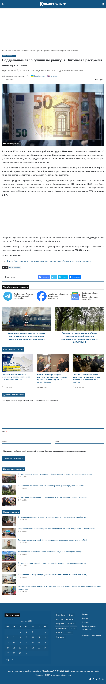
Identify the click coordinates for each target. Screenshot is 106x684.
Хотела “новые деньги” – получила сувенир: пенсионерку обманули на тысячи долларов (48, 261)
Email (5, 441)
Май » (13, 660)
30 (26, 653)
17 (33, 643)
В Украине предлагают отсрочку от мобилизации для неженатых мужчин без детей (53, 517)
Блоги (71, 615)
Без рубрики (60, 615)
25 (39, 648)
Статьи (59, 633)
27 (8, 653)
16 (26, 643)
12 (45, 637)
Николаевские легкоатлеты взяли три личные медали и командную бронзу (49, 552)
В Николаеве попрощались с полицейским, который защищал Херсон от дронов (52, 497)
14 (14, 643)
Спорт (73, 628)
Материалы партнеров (91, 636)
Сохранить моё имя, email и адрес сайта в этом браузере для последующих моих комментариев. (45, 451)
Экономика (60, 637)
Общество (60, 624)
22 (20, 648)
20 (8, 648)
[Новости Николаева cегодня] (53, 4)
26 (45, 648)
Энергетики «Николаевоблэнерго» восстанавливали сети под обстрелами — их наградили (56, 528)
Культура (69, 619)
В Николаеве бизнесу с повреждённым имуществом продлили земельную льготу (52, 575)
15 (20, 643)
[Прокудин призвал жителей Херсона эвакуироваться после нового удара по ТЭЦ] (9, 544)
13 (8, 643)
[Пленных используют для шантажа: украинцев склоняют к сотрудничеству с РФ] (17, 363)
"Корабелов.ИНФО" (50, 671)
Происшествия (16, 51)
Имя (4, 432)
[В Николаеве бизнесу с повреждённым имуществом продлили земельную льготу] (9, 579)
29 (20, 653)
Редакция (85, 622)
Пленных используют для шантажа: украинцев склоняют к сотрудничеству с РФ (16, 376)
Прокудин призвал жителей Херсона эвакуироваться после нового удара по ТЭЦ (52, 540)
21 (14, 648)
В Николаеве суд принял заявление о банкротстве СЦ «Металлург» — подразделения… (55, 474)
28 (14, 653)
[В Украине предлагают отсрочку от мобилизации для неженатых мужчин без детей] (9, 521)
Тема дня (68, 633)
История (59, 619)
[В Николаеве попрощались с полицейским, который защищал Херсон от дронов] (9, 501)
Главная (6, 51)
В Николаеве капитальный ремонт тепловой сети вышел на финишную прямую (52, 563)
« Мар (7, 660)
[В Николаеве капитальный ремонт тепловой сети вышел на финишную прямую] (9, 567)
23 (26, 648)
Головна (84, 618)
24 (33, 648)
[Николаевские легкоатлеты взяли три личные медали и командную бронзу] (9, 556)
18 (39, 643)
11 (39, 637)
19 (45, 643)
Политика (71, 624)
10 (33, 637)
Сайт (57, 441)
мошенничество (14, 267)
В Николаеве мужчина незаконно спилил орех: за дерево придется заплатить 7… (52, 486)
